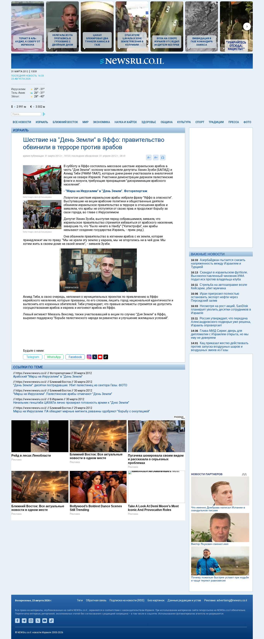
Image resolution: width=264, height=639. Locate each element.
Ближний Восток (65, 122)
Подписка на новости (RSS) (127, 600)
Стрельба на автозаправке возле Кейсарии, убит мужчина (219, 286)
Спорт (199, 122)
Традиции (216, 122)
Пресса (233, 122)
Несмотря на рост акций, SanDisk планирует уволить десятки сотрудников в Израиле (221, 309)
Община (167, 122)
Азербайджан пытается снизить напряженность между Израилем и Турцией (218, 263)
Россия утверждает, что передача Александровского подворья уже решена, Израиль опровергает (221, 322)
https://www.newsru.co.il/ (31, 373)
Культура (184, 122)
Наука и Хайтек (126, 122)
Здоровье (148, 122)
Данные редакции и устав (184, 600)
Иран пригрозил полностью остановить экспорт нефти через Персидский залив (215, 297)
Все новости (22, 122)
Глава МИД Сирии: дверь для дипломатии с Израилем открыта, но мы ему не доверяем (220, 334)
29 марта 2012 (83, 407)
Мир (86, 122)
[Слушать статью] (166, 157)
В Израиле (56, 399)
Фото (247, 122)
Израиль (42, 122)
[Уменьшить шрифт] (149, 157)
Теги (80, 600)
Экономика (101, 122)
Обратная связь (96, 600)
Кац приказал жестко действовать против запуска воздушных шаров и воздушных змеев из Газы (219, 346)
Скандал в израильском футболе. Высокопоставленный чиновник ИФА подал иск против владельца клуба (219, 276)
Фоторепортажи (60, 373)
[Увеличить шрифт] (156, 157)
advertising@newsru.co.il (232, 600)
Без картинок (156, 600)
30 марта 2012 (83, 373)
